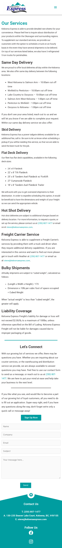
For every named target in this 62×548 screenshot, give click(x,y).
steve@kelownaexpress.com (20, 227)
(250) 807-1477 (45, 223)
